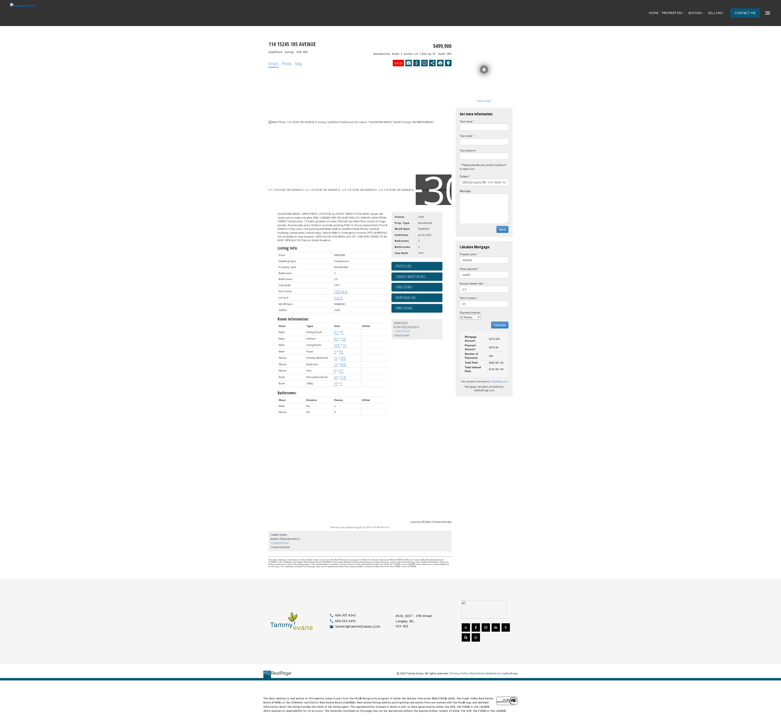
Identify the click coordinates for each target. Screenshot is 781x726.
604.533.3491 (345, 621)
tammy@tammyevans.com (357, 627)
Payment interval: (470, 312)
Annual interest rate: (471, 283)
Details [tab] (273, 63)
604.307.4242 (345, 615)
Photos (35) (403, 266)
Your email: (466, 136)
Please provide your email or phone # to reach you (483, 167)
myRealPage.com (499, 381)
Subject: (464, 176)
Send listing (404, 287)
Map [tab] (298, 63)
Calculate (500, 325)
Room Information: (293, 319)
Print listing (404, 308)
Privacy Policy (459, 673)
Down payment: (469, 269)
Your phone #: (468, 150)
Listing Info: (288, 248)
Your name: (466, 121)
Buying (694, 13)
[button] (745, 13)
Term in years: (468, 298)
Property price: (468, 254)
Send (502, 229)
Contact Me (745, 13)
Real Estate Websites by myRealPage (494, 673)
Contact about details (411, 276)
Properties (672, 13)
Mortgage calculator (419, 297)
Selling (715, 13)
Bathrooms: (287, 393)
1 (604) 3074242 (402, 331)
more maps (484, 101)
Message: (465, 191)
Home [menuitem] (654, 13)
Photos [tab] (287, 63)
